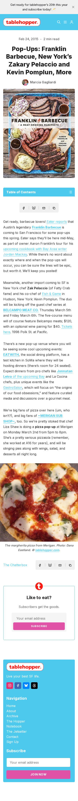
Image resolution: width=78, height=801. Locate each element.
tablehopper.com (47, 550)
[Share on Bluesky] (33, 209)
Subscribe (39, 626)
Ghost (56, 789)
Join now (38, 774)
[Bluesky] (26, 685)
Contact (12, 737)
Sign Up (12, 742)
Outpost (67, 789)
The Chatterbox (15, 565)
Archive (12, 716)
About (11, 711)
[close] (73, 7)
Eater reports (57, 222)
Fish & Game (51, 294)
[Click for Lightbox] (39, 502)
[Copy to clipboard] (54, 209)
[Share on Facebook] (24, 208)
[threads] (34, 685)
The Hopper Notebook (15, 723)
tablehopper (22, 789)
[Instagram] (9, 685)
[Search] (59, 22)
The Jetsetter (16, 731)
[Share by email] (44, 208)
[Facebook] (18, 685)
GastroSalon (12, 388)
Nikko (41, 794)
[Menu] (65, 22)
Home (11, 706)
